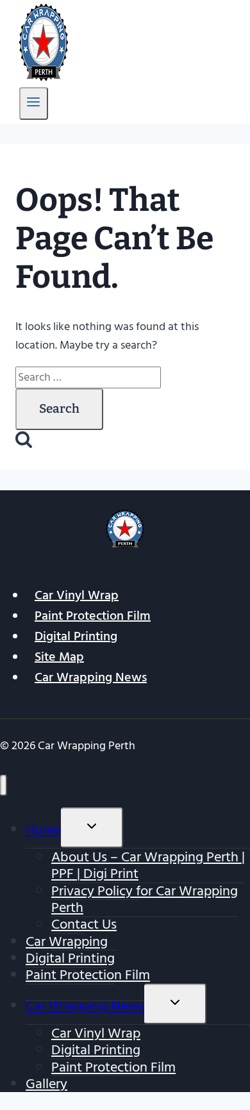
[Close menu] (3, 785)
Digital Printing (76, 636)
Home (43, 829)
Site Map (59, 657)
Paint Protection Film (93, 616)
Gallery (46, 1083)
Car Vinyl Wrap (77, 595)
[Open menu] (33, 103)
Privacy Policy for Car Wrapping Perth (144, 899)
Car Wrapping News (91, 677)
